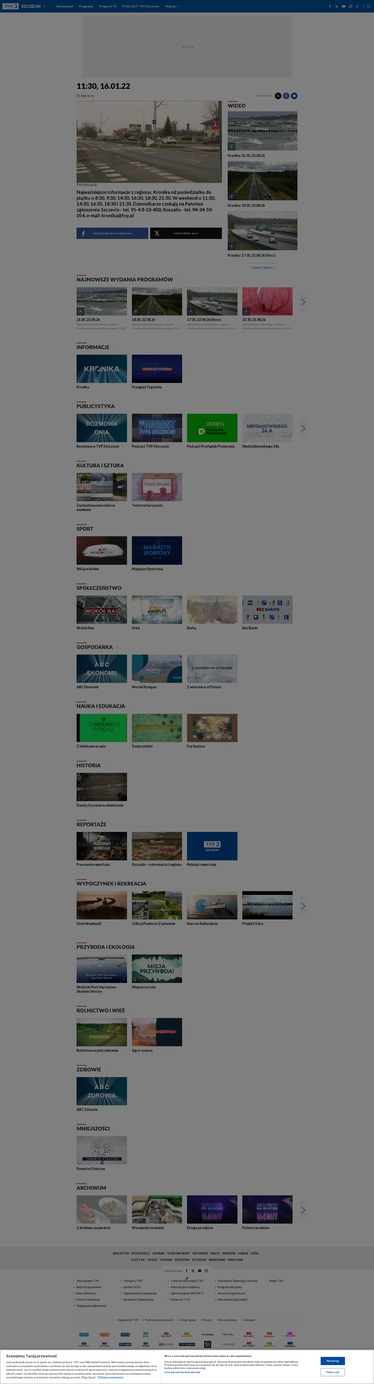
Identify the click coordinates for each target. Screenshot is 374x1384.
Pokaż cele (332, 1372)
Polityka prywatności (110, 1377)
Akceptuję (332, 1360)
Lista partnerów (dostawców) (182, 1372)
